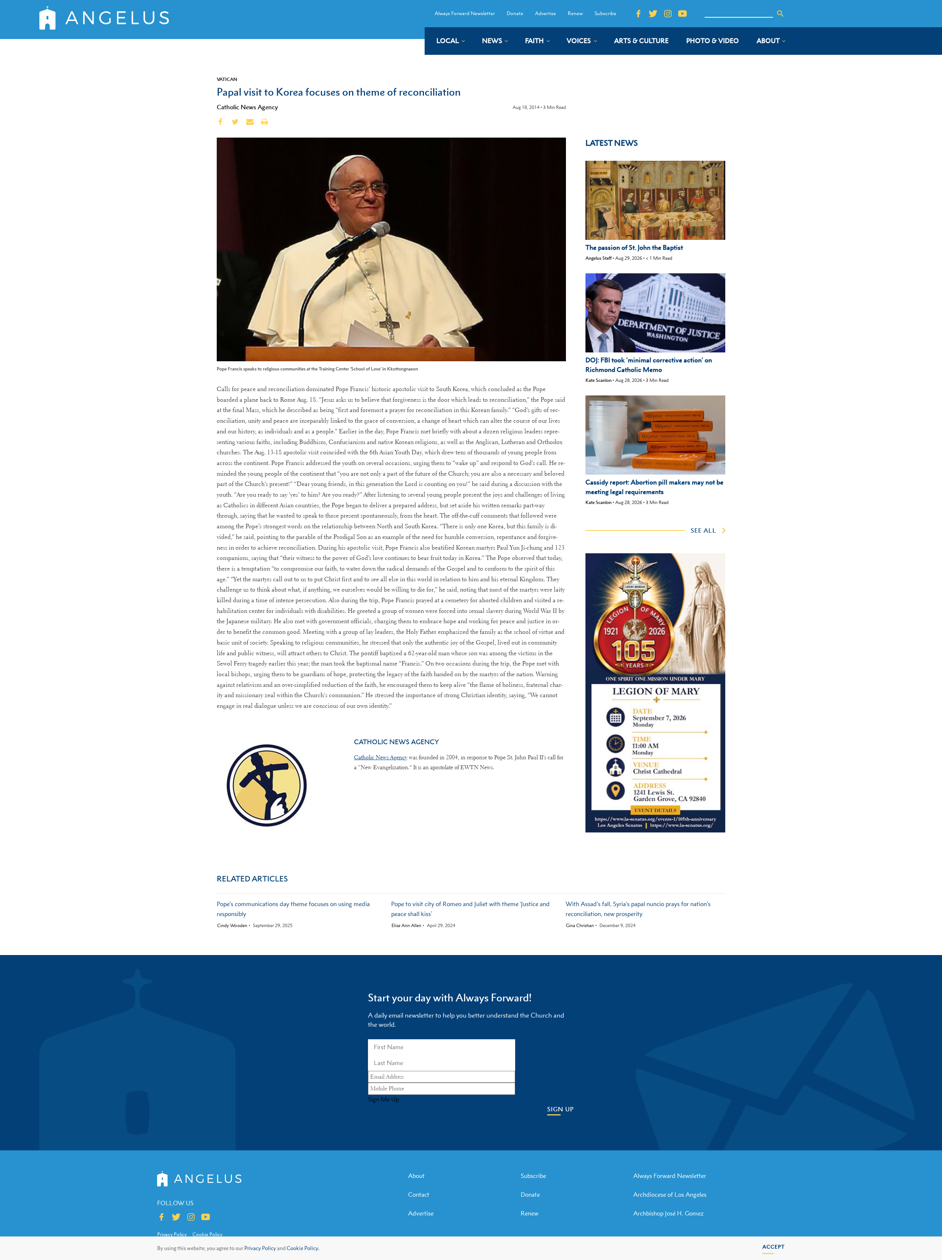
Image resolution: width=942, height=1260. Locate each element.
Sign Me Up (383, 1099)
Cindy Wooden (232, 926)
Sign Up (560, 1109)
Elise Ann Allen (406, 926)
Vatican (227, 79)
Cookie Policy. (303, 1248)
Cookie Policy (207, 1234)
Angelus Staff (598, 258)
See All (703, 530)
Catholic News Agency (247, 107)
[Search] (780, 13)
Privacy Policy (260, 1248)
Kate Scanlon (598, 380)
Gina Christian (580, 926)
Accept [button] (773, 1246)
